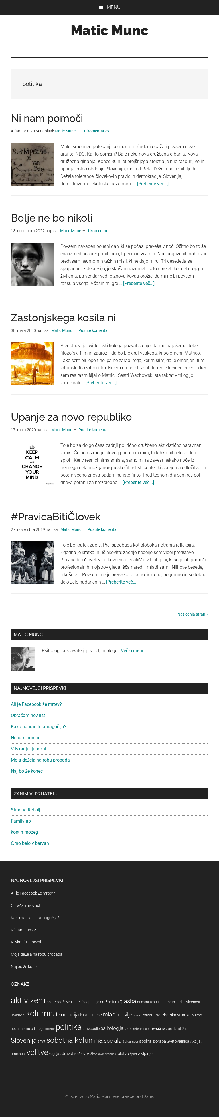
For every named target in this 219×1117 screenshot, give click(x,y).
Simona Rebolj (25, 810)
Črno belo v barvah (30, 843)
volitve (37, 1052)
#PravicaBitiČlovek (55, 517)
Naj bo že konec (27, 771)
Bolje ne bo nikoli (51, 218)
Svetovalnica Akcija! (184, 1041)
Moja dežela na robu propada (40, 760)
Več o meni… (133, 650)
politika (69, 1027)
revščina (158, 1028)
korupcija (68, 1015)
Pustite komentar (93, 330)
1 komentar (97, 230)
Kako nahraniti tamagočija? (38, 726)
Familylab (21, 821)
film (115, 1001)
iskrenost (192, 1002)
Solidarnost (130, 1042)
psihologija (111, 1028)
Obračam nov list (28, 715)
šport (133, 1054)
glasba (127, 1001)
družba (105, 1002)
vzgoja (54, 1054)
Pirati (157, 1015)
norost (137, 1015)
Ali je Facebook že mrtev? (36, 704)
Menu (114, 7)
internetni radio (172, 1002)
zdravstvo (69, 1053)
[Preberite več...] (153, 183)
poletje (50, 1029)
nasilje (125, 1015)
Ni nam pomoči (47, 118)
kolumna (42, 1013)
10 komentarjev (95, 131)
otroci (147, 1015)
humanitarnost (148, 1002)
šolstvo (122, 1053)
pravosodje (91, 1029)
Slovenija (23, 1040)
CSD (79, 1001)
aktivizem (28, 1000)
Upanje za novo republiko (71, 417)
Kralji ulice (91, 1015)
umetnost (18, 1054)
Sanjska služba (176, 1029)
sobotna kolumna (74, 1040)
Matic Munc (110, 30)
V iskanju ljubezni (28, 749)
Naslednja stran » (192, 614)
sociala (113, 1040)
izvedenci (18, 1015)
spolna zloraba (152, 1041)
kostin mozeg (24, 832)
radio (128, 1028)
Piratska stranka (176, 1015)
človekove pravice (102, 1054)
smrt (41, 1041)
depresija (91, 1002)
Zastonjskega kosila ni (63, 318)
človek (84, 1053)
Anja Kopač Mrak (60, 1002)
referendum (141, 1029)
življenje (145, 1053)
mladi (110, 1014)
